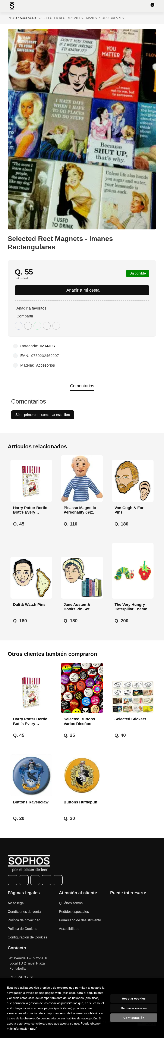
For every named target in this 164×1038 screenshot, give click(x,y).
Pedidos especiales (74, 911)
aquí (33, 1028)
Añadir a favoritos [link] (31, 308)
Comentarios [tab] (82, 385)
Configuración (133, 1017)
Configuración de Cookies (27, 937)
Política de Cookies (22, 929)
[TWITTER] (24, 880)
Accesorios (30, 18)
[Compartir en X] (28, 326)
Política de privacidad (24, 920)
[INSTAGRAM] (35, 880)
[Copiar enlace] (56, 326)
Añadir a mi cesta (83, 290)
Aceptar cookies (134, 998)
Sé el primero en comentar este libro (42, 415)
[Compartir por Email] (47, 326)
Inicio (12, 18)
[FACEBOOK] (12, 880)
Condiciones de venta (24, 911)
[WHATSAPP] (46, 880)
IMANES (47, 346)
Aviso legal (16, 903)
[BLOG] (58, 880)
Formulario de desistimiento (80, 920)
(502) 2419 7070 (21, 977)
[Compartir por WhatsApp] (37, 326)
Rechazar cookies (134, 1008)
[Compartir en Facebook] (18, 326)
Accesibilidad (69, 929)
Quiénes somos (71, 903)
